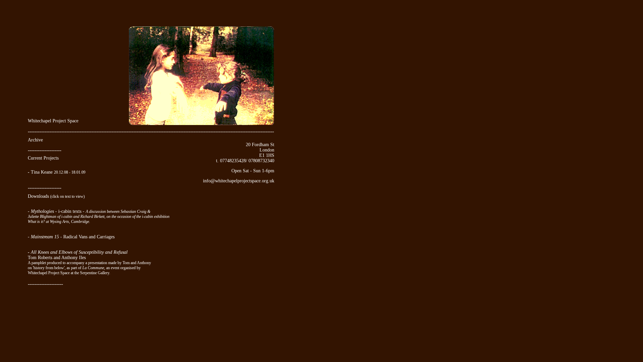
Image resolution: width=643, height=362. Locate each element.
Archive (35, 139)
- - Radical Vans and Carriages (71, 236)
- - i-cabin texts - (57, 211)
